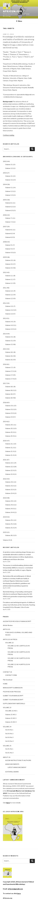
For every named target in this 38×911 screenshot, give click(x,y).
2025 (5, 532)
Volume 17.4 (9, 379)
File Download (7, 680)
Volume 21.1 (9, 444)
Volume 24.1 (9, 501)
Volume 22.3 (9, 470)
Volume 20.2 (9, 428)
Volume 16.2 (9, 356)
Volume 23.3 (9, 489)
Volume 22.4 (9, 474)
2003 (5, 173)
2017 (4, 383)
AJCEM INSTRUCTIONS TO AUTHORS (18, 760)
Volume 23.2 (9, 486)
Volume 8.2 (9, 233)
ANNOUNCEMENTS (12, 764)
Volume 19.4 (9, 417)
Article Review (8, 625)
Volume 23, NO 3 (10, 718)
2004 (5, 184)
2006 (5, 215)
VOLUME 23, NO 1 (11, 711)
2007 (5, 227)
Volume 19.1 (9, 406)
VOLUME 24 (7, 727)
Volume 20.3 (9, 432)
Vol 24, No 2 (9, 733)
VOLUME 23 (7, 707)
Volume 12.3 (9, 298)
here (19, 893)
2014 (5, 334)
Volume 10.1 (9, 260)
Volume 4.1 (9, 176)
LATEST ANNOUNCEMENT (17, 767)
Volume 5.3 (9, 195)
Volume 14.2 (9, 325)
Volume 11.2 (9, 279)
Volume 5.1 (9, 187)
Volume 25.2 (9, 524)
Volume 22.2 (9, 467)
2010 (5, 272)
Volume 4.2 (9, 180)
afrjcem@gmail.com (15, 889)
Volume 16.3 (9, 360)
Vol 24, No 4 (9, 741)
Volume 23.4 (9, 493)
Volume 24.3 (9, 509)
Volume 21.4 (9, 455)
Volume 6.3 (9, 210)
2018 (5, 402)
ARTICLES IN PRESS (10, 639)
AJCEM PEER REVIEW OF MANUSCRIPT (17, 621)
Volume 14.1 (9, 322)
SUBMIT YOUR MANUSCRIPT (13, 696)
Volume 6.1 (9, 203)
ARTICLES (6, 629)
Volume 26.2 (9, 535)
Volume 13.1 (9, 306)
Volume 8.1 (9, 230)
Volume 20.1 (9, 425)
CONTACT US (7, 672)
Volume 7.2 (9, 222)
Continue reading (8, 135)
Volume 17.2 (9, 371)
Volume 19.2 (9, 409)
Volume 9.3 (9, 252)
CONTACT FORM (11, 675)
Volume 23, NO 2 (10, 714)
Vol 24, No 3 (9, 737)
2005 (5, 200)
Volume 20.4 (9, 436)
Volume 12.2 (9, 295)
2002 (5, 161)
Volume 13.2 (9, 310)
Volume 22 (6, 540)
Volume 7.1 (9, 218)
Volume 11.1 (9, 276)
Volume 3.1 (9, 164)
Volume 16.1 (9, 352)
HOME (5, 684)
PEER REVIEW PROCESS (12, 692)
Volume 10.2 (9, 264)
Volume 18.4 (9, 398)
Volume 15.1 (9, 337)
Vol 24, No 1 (9, 730)
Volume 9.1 (9, 245)
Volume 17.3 (9, 375)
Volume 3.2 (9, 168)
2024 (5, 517)
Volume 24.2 (9, 505)
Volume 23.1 (9, 482)
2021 (4, 460)
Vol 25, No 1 (9, 749)
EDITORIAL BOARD (12, 772)
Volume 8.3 (9, 237)
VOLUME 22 (9, 643)
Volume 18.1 (9, 387)
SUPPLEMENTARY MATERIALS (14, 703)
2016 (5, 364)
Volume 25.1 (9, 520)
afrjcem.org (12, 11)
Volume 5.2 (9, 191)
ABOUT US (6, 757)
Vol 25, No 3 (9, 753)
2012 (4, 303)
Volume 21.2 (9, 448)
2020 (5, 441)
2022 (5, 479)
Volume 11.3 (9, 283)
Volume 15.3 (9, 344)
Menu (20, 21)
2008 (5, 242)
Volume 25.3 (9, 528)
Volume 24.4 (9, 512)
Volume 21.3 (9, 451)
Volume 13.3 (9, 314)
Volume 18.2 (9, 390)
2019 (5, 421)
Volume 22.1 (9, 463)
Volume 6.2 (9, 207)
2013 (4, 318)
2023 (5, 498)
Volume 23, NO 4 (10, 722)
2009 (5, 257)
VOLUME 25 (7, 746)
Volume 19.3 (9, 413)
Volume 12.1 (9, 291)
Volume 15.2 (9, 341)
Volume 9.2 (9, 249)
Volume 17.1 (9, 367)
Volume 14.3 (9, 329)
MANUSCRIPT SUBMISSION (13, 688)
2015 (5, 349)
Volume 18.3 (9, 394)
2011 (4, 288)
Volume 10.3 (9, 268)
